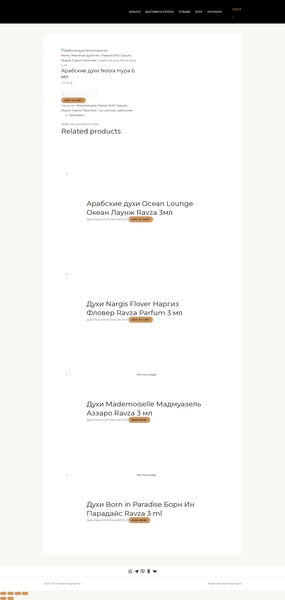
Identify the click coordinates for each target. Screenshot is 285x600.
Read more (139, 419)
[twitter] (143, 571)
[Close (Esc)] (3, 593)
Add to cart (73, 100)
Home (65, 55)
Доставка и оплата (159, 11)
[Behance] (149, 571)
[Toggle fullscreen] (18, 593)
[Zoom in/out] (25, 593)
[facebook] (130, 571)
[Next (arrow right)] (10, 598)
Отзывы (184, 11)
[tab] (146, 115)
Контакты (214, 11)
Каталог (135, 11)
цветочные (125, 110)
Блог (199, 11)
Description (76, 115)
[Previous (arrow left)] (3, 598)
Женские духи (86, 105)
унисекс (110, 110)
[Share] (10, 593)
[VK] (155, 571)
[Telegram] (136, 571)
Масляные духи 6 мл (85, 55)
